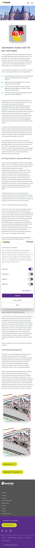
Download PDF (8, 464)
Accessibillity (6, 540)
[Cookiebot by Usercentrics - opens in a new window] (26, 242)
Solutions (4, 498)
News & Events (5, 503)
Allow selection (17, 300)
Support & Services (6, 513)
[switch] (30, 274)
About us (10, 15)
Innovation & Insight (7, 500)
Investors (4, 505)
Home (4, 15)
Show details (26, 290)
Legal (3, 537)
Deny (17, 305)
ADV (25, 15)
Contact (4, 511)
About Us (4, 492)
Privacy (21, 537)
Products (4, 495)
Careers (3, 508)
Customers (19, 15)
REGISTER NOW (7, 525)
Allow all (17, 295)
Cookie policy (12, 537)
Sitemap (28, 537)
